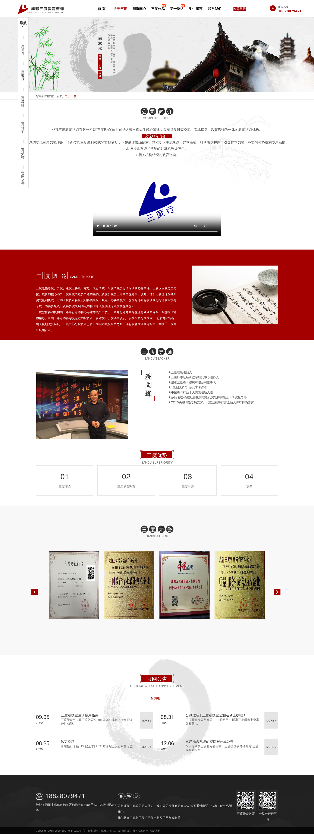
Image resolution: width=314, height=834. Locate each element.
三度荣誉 (23, 152)
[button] (34, 592)
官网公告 (23, 178)
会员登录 (240, 9)
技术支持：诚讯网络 (149, 830)
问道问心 (139, 8)
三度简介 (23, 48)
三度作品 (158, 8)
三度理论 (23, 74)
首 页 (102, 8)
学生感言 (195, 8)
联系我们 (215, 8)
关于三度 (120, 8)
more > (146, 720)
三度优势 (23, 126)
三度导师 (23, 100)
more (155, 698)
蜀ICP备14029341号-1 (74, 830)
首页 (60, 96)
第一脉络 (177, 8)
